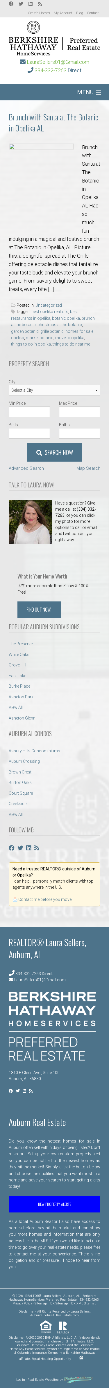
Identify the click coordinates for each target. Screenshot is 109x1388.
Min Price (17, 403)
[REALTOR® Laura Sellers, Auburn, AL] (54, 36)
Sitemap (41, 1303)
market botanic (39, 337)
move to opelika (69, 337)
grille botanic (52, 331)
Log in (20, 1380)
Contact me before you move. (45, 899)
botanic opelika (66, 318)
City (12, 381)
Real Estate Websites (43, 1380)
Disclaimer (27, 1311)
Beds (13, 424)
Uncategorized (48, 305)
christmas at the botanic (59, 324)
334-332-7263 (51, 70)
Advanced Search (26, 468)
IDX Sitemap (58, 1303)
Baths (64, 424)
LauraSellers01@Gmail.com (58, 62)
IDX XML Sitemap (83, 1303)
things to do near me (71, 344)
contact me (25, 1254)
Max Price (68, 403)
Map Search (88, 468)
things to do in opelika (31, 344)
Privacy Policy (22, 1303)
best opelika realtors (49, 311)
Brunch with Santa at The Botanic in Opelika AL (53, 122)
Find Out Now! (39, 609)
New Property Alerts (54, 1204)
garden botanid (25, 331)
